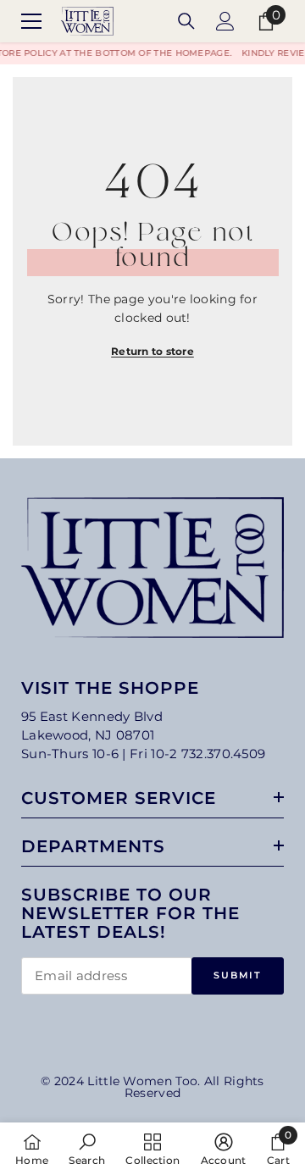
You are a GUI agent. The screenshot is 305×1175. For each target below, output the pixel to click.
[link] (87, 1149)
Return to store (152, 351)
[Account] (225, 21)
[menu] (31, 21)
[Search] (186, 21)
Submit (237, 975)
